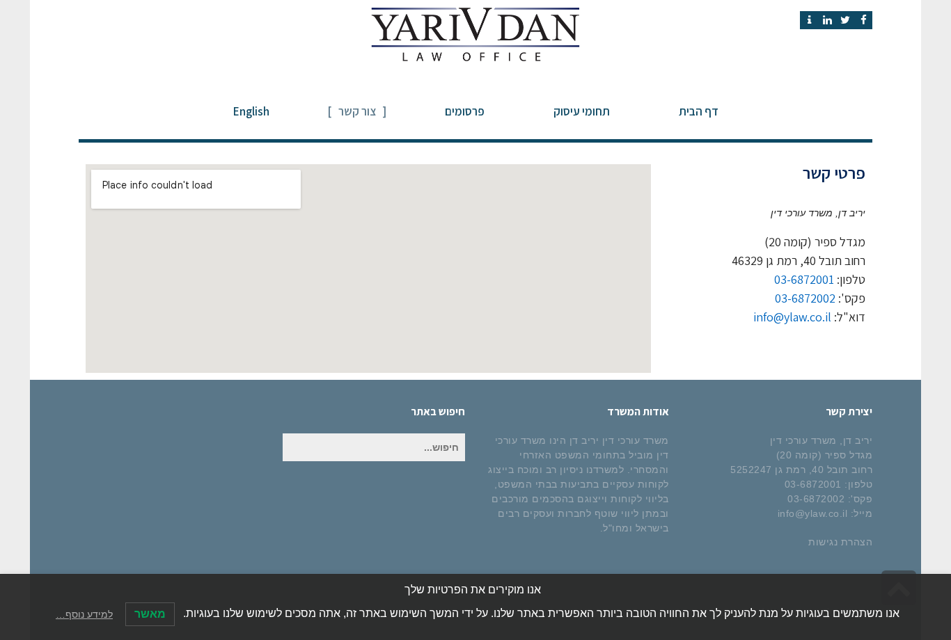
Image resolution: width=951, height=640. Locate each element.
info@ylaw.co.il (792, 317)
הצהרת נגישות (840, 541)
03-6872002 (805, 298)
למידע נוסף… (84, 614)
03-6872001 (804, 279)
